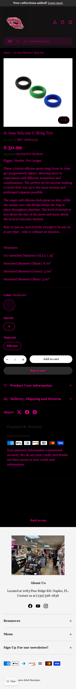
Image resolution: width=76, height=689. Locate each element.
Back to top (38, 520)
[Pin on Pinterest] (35, 412)
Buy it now (38, 370)
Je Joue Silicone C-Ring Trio (29, 53)
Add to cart (51, 359)
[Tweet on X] (19, 412)
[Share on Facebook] (27, 412)
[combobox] (38, 41)
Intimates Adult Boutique (26, 680)
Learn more (55, 3)
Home (7, 53)
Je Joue (8, 140)
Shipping (9, 154)
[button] (62, 22)
